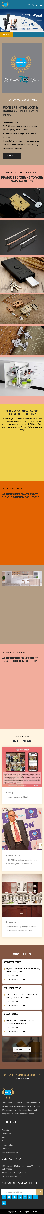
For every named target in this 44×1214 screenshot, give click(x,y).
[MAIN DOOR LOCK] (22, 309)
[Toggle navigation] (40, 5)
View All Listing (22, 1049)
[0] (37, 5)
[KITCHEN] (22, 377)
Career (4, 1141)
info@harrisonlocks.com (16, 979)
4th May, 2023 (12, 793)
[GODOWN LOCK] (22, 275)
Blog (3, 1137)
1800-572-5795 (22, 1078)
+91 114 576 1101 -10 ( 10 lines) (14, 1173)
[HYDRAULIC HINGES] (22, 340)
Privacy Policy (7, 1145)
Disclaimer (6, 1148)
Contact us (6, 1134)
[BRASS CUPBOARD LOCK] (22, 203)
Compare (38, 1211)
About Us (5, 1130)
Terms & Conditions (10, 1152)
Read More (12, 155)
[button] (5, 20)
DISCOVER (22, 629)
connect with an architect (22, 436)
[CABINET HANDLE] (22, 237)
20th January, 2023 (14, 856)
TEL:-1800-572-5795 (14, 975)
